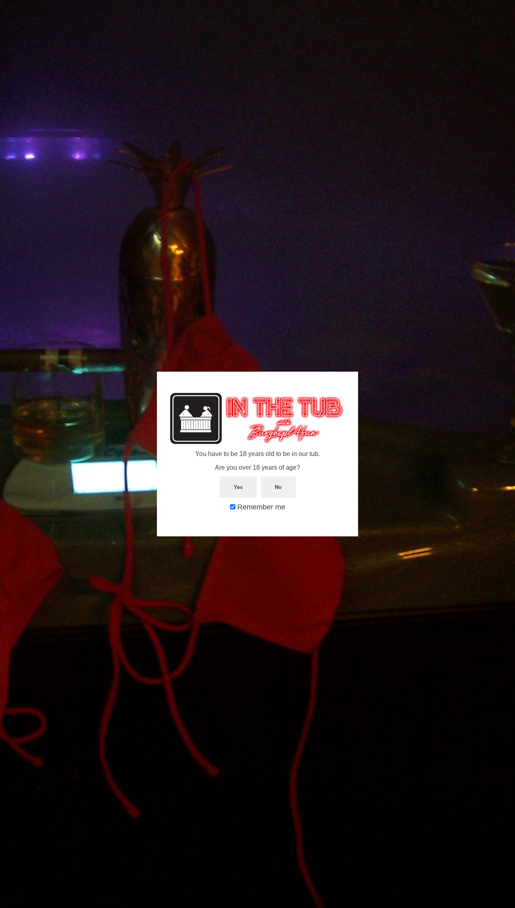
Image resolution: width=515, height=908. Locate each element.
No (278, 487)
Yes (238, 487)
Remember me (260, 507)
